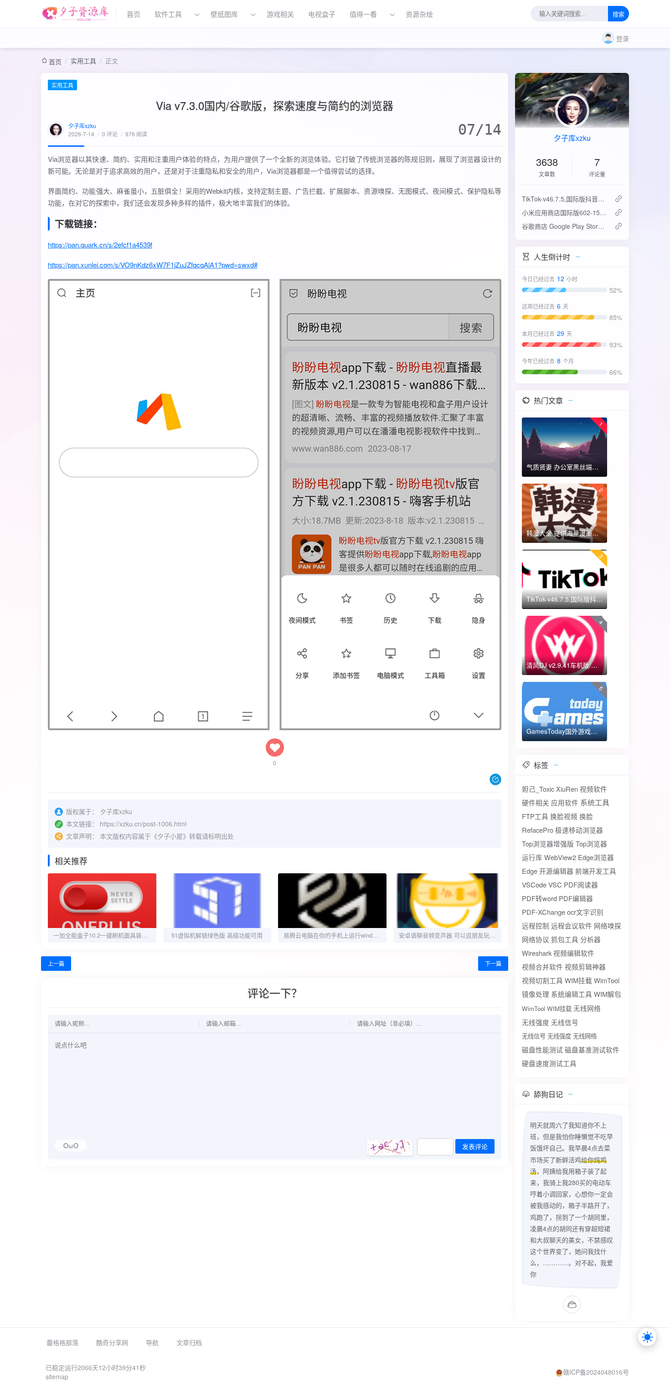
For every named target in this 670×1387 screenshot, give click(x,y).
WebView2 (560, 857)
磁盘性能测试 (542, 1049)
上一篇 (56, 963)
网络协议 (535, 939)
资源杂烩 (419, 14)
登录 (622, 38)
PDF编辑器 (576, 898)
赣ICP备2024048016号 (596, 1372)
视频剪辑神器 (585, 966)
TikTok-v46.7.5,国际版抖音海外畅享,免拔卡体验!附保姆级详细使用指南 (564, 198)
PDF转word (539, 898)
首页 (133, 14)
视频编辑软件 (573, 953)
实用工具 (83, 60)
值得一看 (363, 14)
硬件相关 (535, 802)
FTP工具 (535, 816)
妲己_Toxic (538, 789)
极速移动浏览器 (579, 830)
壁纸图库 (224, 14)
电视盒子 (321, 14)
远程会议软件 (571, 925)
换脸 (586, 816)
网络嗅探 (607, 925)
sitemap (57, 1376)
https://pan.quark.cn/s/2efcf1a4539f (100, 244)
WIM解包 (607, 994)
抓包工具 (564, 939)
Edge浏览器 (596, 857)
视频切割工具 (542, 980)
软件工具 (168, 14)
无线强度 (535, 1022)
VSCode (534, 884)
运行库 (532, 857)
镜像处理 (535, 994)
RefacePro (537, 830)
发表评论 (475, 1146)
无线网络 (587, 1008)
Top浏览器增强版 (548, 843)
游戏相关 (280, 14)
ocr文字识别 (585, 912)
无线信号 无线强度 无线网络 (559, 1035)
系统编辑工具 (571, 994)
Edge (529, 871)
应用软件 (564, 802)
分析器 (590, 939)
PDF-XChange (543, 912)
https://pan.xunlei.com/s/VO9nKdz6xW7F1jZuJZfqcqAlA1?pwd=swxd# (153, 264)
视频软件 (593, 789)
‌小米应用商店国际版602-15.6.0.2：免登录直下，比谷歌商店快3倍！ (564, 212)
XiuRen (567, 789)
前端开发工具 (595, 871)
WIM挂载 (578, 980)
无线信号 (564, 1022)
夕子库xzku (82, 125)
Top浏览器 (591, 843)
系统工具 (594, 802)
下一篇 (493, 963)
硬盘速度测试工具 (549, 1063)
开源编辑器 (556, 871)
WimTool (606, 980)
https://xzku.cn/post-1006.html (143, 823)
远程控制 (535, 925)
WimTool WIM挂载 (547, 1008)
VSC (555, 884)
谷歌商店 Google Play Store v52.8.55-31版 (564, 226)
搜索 (618, 14)
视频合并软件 (542, 966)
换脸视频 (563, 816)
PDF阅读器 (581, 884)
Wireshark (536, 953)
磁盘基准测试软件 (592, 1049)
